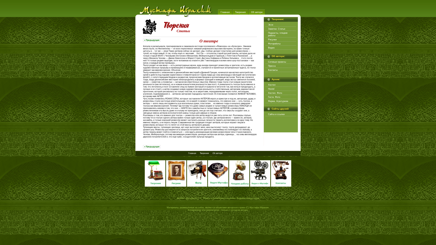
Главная (225, 12)
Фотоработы (274, 43)
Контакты (273, 70)
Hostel (271, 89)
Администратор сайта (248, 198)
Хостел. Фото (275, 93)
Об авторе (257, 12)
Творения (240, 12)
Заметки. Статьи (276, 29)
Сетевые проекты (277, 62)
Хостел (272, 85)
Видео (271, 47)
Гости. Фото (274, 97)
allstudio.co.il (192, 198)
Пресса (272, 66)
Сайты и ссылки (276, 114)
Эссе (270, 24)
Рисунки (272, 39)
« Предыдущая (151, 40)
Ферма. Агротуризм (278, 101)
